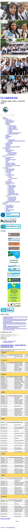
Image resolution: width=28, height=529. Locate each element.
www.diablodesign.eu (10, 527)
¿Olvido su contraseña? (8, 342)
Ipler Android (11, 189)
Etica (7, 161)
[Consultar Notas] (8, 222)
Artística (7, 160)
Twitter (17, 521)
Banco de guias (9, 181)
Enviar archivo (14, 178)
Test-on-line (8, 172)
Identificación (8, 136)
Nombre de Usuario (5, 334)
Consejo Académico (12, 126)
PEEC (7, 208)
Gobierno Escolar (9, 122)
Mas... (4, 204)
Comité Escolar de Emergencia (14, 132)
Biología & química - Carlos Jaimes (13, 165)
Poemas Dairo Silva (12, 152)
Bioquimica (8, 158)
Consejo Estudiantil (12, 128)
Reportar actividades (10, 174)
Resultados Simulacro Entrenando (13, 201)
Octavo (9, 175)
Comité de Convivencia (13, 129)
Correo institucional (10, 206)
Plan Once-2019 (11, 200)
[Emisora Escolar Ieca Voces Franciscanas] (14, 240)
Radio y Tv (8, 149)
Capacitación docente (10, 182)
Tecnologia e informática (11, 159)
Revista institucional (10, 150)
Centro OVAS (9, 171)
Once (9, 180)
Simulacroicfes (11, 192)
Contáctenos (5, 202)
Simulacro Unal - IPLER (13, 194)
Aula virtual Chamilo (10, 168)
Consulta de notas (9, 207)
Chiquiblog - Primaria (10, 163)
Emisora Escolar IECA (10, 154)
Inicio (4, 117)
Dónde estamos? (9, 205)
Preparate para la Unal (12, 193)
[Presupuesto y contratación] (14, 236)
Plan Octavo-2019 (12, 196)
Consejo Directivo (12, 125)
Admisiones (8, 144)
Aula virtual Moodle (10, 170)
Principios (8, 123)
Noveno (10, 177)
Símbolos (8, 137)
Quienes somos (9, 119)
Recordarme (3, 337)
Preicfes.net (10, 188)
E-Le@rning (5, 167)
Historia (7, 135)
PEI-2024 (10, 142)
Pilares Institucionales (10, 121)
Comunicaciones (6, 147)
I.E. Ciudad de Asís (9, 97)
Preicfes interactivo (12, 186)
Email (6, 350)
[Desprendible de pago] (11, 228)
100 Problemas (11, 187)
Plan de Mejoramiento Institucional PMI (16, 140)
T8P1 (9, 173)
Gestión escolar (11, 139)
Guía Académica (11, 185)
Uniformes (8, 145)
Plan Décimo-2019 (12, 199)
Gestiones (10, 130)
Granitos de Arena (9, 157)
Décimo (10, 179)
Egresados (8, 211)
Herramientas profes (10, 209)
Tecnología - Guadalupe (11, 164)
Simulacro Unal (11, 191)
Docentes (10, 131)
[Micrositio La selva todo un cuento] (14, 305)
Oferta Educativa (9, 143)
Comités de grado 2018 (13, 133)
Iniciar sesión (3, 338)
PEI (6, 138)
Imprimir (2, 350)
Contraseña (3, 336)
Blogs (4, 156)
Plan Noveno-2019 (12, 198)
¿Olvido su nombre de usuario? (9, 341)
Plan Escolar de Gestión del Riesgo (13, 146)
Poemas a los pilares (12, 153)
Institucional (5, 118)
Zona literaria (8, 151)
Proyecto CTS (9, 166)
